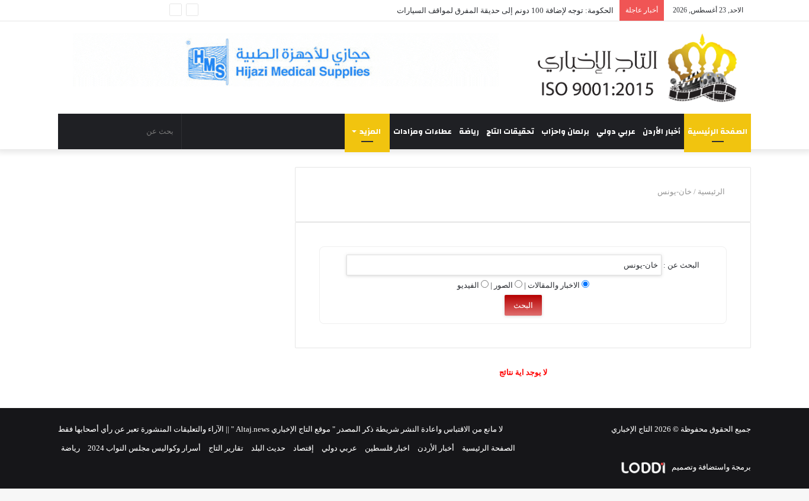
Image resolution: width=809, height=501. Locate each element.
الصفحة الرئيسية (717, 131)
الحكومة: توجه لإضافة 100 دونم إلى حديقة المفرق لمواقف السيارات (505, 10)
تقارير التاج (225, 448)
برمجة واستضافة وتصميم (710, 467)
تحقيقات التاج (510, 131)
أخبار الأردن (661, 131)
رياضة (469, 131)
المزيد (370, 131)
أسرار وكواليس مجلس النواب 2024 (144, 448)
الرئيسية (712, 191)
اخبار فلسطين (387, 448)
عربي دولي (615, 131)
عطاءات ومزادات (422, 131)
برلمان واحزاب (565, 131)
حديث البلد (268, 448)
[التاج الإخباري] (641, 67)
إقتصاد (303, 448)
